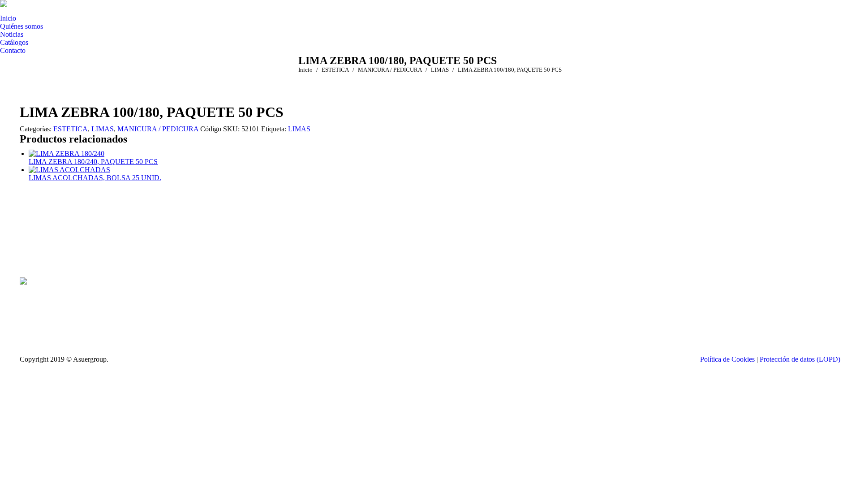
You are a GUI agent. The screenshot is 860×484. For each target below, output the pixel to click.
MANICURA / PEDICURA (157, 129)
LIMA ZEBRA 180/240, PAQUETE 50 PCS (93, 161)
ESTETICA (70, 129)
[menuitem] (8, 18)
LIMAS (102, 129)
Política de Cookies (727, 359)
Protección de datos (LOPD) (800, 359)
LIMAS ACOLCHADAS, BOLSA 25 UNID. (95, 178)
